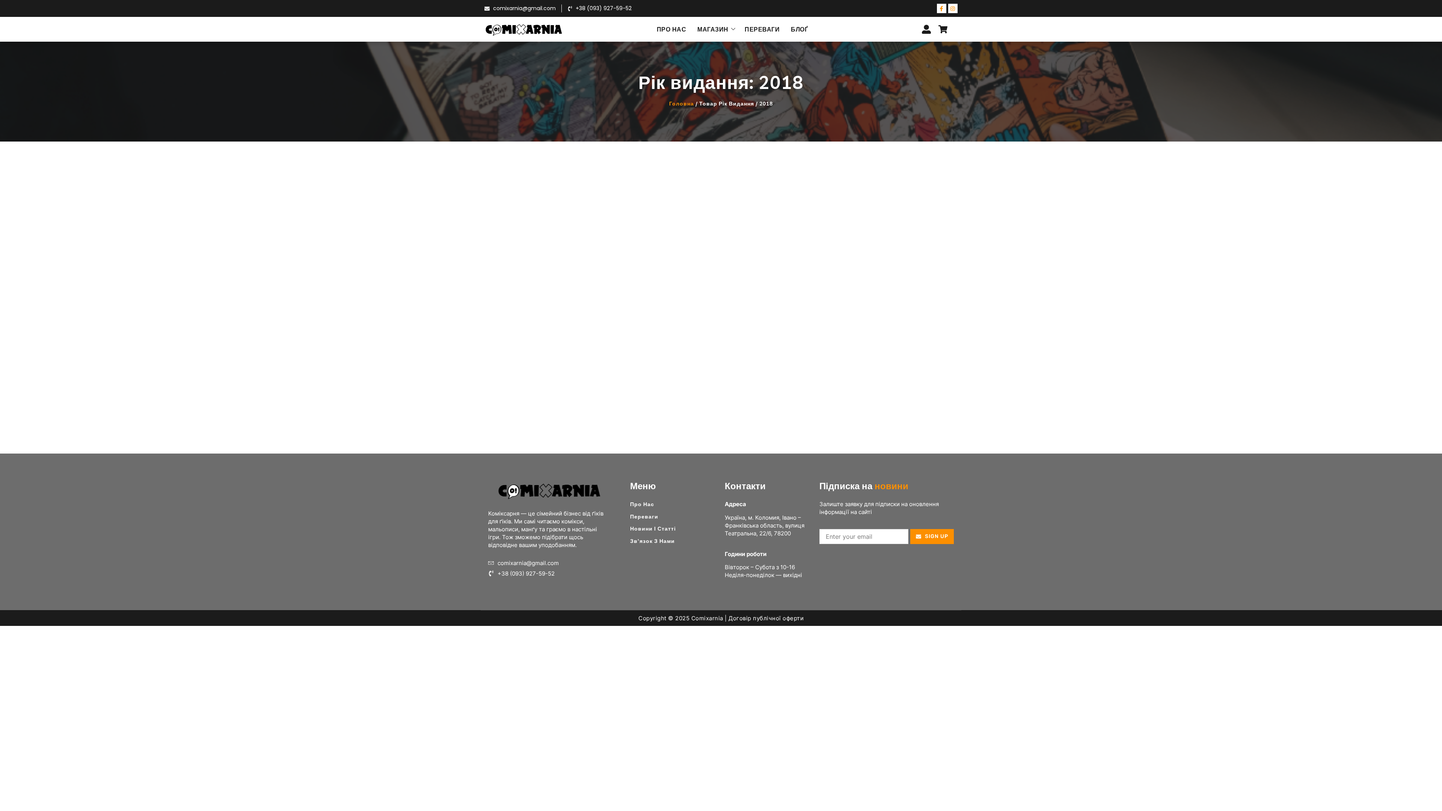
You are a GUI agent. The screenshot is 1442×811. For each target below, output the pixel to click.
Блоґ (799, 29)
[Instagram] (953, 8)
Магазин (713, 29)
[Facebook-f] (941, 8)
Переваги (762, 29)
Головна (681, 103)
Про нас (671, 29)
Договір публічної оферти (766, 618)
